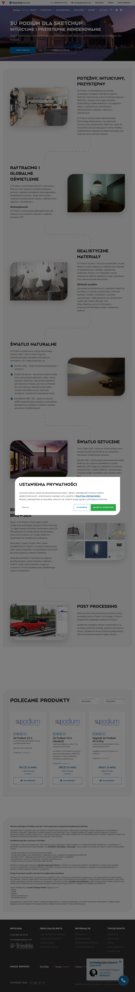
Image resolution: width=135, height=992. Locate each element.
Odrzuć (25, 507)
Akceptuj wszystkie (103, 507)
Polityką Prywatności (88, 496)
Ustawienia (81, 507)
